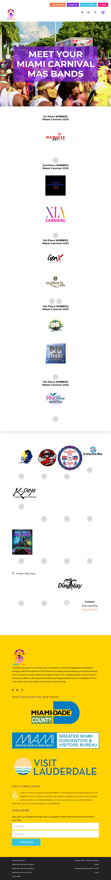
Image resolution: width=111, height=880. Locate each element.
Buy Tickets (88, 5)
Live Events (57, 5)
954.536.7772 (89, 609)
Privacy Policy (80, 860)
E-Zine (103, 5)
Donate (73, 5)
